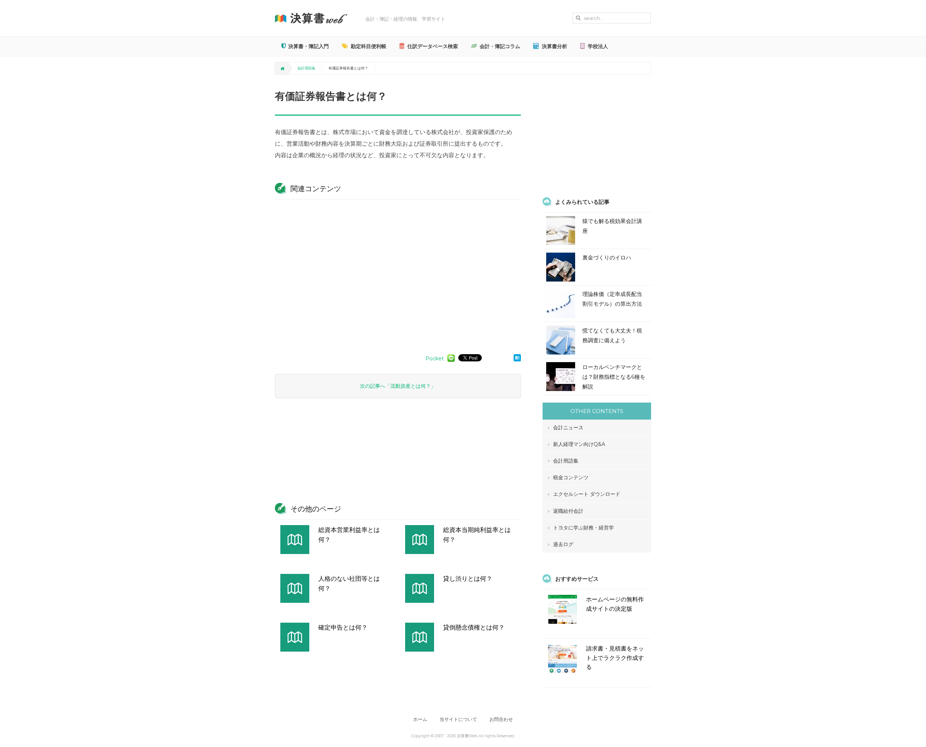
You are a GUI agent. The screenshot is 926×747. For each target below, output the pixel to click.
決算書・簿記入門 (308, 46)
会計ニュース (568, 427)
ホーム (420, 719)
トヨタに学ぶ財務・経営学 (583, 527)
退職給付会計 (568, 511)
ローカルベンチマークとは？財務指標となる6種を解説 (613, 377)
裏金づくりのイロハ (606, 257)
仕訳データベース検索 (432, 46)
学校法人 (598, 46)
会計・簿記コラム (500, 46)
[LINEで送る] (451, 358)
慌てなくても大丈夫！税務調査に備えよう (612, 335)
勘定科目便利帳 (368, 46)
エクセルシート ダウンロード (586, 494)
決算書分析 (554, 46)
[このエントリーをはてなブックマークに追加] (517, 357)
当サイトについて (458, 719)
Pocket (434, 358)
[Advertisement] (398, 273)
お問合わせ (501, 719)
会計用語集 (306, 68)
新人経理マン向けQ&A (579, 444)
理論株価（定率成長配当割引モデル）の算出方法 (612, 299)
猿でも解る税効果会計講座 (612, 226)
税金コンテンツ (571, 477)
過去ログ (563, 544)
